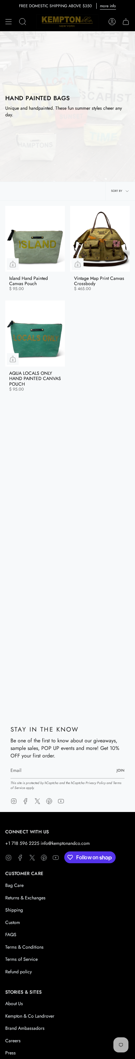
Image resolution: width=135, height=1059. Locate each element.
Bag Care (14, 885)
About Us (14, 1003)
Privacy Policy (96, 782)
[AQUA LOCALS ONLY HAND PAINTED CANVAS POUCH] (35, 333)
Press (10, 1052)
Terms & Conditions (24, 947)
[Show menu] (8, 21)
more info (108, 6)
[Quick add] (13, 264)
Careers (13, 1040)
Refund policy (18, 971)
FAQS (10, 934)
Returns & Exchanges (25, 897)
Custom (12, 922)
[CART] (126, 21)
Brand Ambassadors (25, 1028)
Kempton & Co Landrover (29, 1016)
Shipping (14, 910)
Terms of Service (21, 959)
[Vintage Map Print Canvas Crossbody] (100, 239)
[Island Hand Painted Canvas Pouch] (35, 239)
